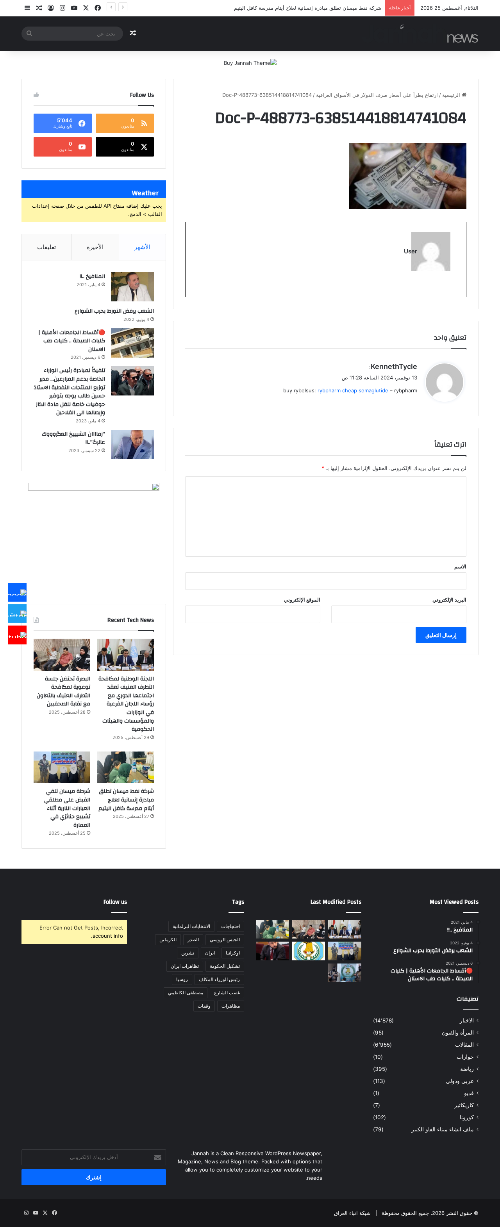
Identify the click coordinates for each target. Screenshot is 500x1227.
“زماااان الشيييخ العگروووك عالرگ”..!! (73, 438)
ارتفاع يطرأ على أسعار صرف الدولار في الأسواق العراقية (377, 95)
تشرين (187, 953)
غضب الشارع (227, 992)
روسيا (182, 979)
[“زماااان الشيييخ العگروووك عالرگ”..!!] (132, 444)
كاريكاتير (464, 1105)
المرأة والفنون (458, 1032)
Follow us (115, 902)
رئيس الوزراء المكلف (219, 979)
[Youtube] (17, 634)
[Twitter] (17, 613)
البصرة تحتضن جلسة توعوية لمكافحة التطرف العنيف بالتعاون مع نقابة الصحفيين (63, 691)
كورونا (467, 1117)
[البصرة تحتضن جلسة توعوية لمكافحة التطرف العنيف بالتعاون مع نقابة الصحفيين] (62, 655)
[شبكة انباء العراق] (420, 33)
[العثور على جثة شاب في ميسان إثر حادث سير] (308, 951)
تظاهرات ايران (185, 966)
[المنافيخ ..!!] (132, 286)
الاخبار (467, 1020)
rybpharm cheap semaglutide (353, 390)
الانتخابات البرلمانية (191, 926)
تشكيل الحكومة (225, 966)
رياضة (467, 1069)
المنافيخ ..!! (92, 276)
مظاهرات (230, 1006)
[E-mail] (452, 292)
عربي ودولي (460, 1081)
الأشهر (142, 247)
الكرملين (168, 939)
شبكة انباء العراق (352, 1213)
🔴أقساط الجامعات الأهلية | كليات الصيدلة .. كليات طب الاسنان (71, 341)
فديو (469, 1093)
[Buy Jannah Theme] (250, 62)
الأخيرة (95, 247)
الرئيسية (452, 95)
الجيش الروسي (225, 939)
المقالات (464, 1045)
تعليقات (46, 247)
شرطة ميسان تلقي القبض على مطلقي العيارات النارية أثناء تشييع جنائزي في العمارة (67, 808)
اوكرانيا (233, 953)
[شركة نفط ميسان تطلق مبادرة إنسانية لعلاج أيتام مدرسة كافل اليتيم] (125, 768)
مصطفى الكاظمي (185, 992)
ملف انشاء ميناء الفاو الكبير (442, 1129)
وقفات (204, 1006)
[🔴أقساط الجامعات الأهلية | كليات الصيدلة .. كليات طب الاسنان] (132, 343)
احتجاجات (230, 926)
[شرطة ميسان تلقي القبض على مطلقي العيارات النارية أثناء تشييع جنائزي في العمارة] (62, 768)
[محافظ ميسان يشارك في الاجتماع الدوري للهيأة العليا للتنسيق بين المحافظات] (272, 951)
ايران (210, 953)
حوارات (465, 1057)
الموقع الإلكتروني (302, 600)
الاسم (460, 566)
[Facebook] (17, 592)
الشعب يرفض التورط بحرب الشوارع (114, 311)
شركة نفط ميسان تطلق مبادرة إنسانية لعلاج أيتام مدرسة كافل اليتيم (307, 8)
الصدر (193, 939)
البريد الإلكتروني (449, 600)
